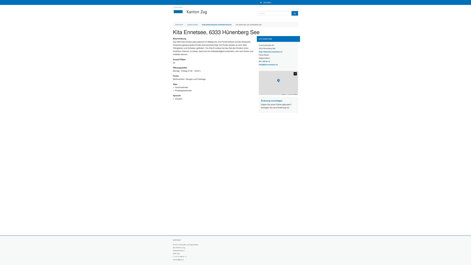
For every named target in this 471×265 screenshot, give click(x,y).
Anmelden (267, 2)
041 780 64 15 (264, 61)
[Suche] (295, 13)
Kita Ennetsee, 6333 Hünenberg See (249, 25)
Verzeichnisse (192, 25)
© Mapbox (284, 94)
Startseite (179, 25)
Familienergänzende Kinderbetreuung (217, 25)
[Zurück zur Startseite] (205, 13)
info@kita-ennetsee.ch (268, 64)
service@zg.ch (178, 259)
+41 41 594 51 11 (180, 256)
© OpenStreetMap (292, 94)
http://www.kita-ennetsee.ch (277, 51)
